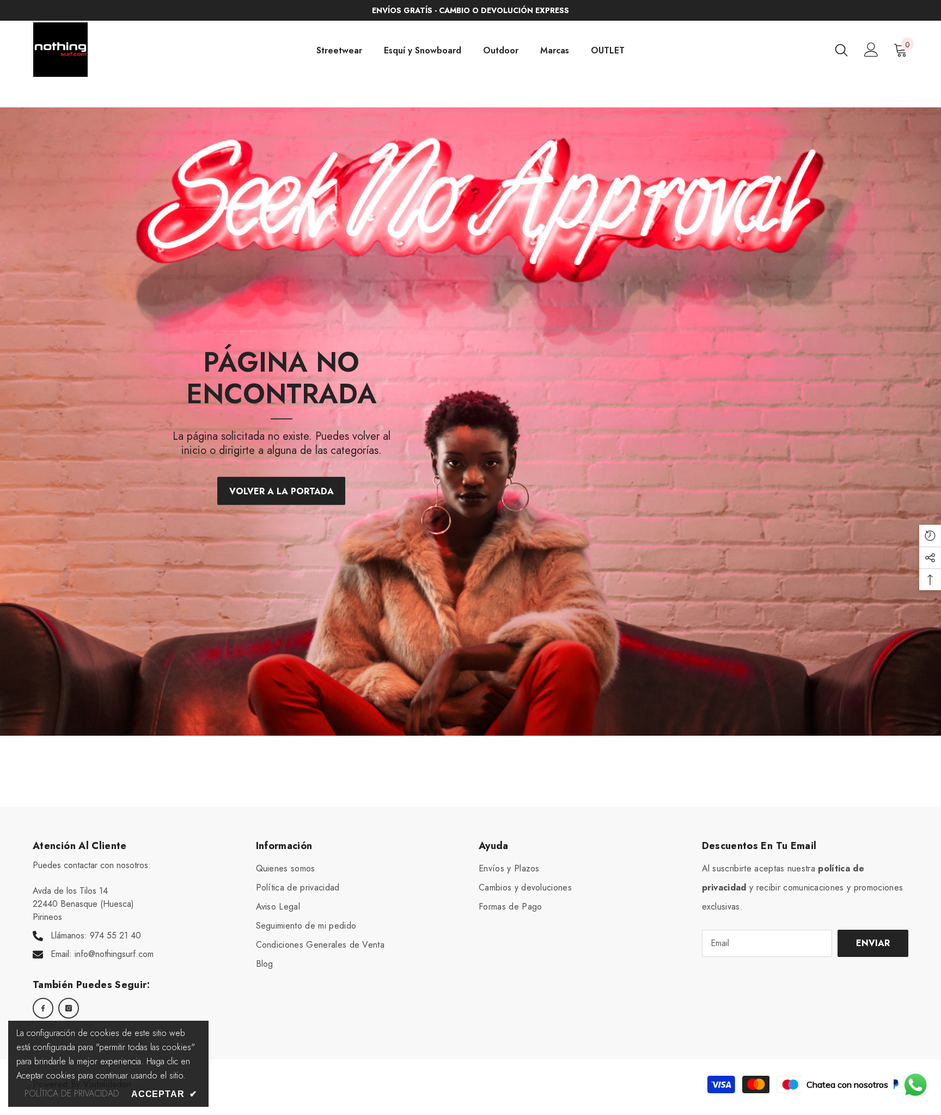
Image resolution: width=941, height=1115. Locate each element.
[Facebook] (43, 1008)
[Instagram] (68, 1008)
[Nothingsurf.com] (470, 421)
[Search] (841, 50)
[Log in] (871, 50)
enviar (873, 943)
